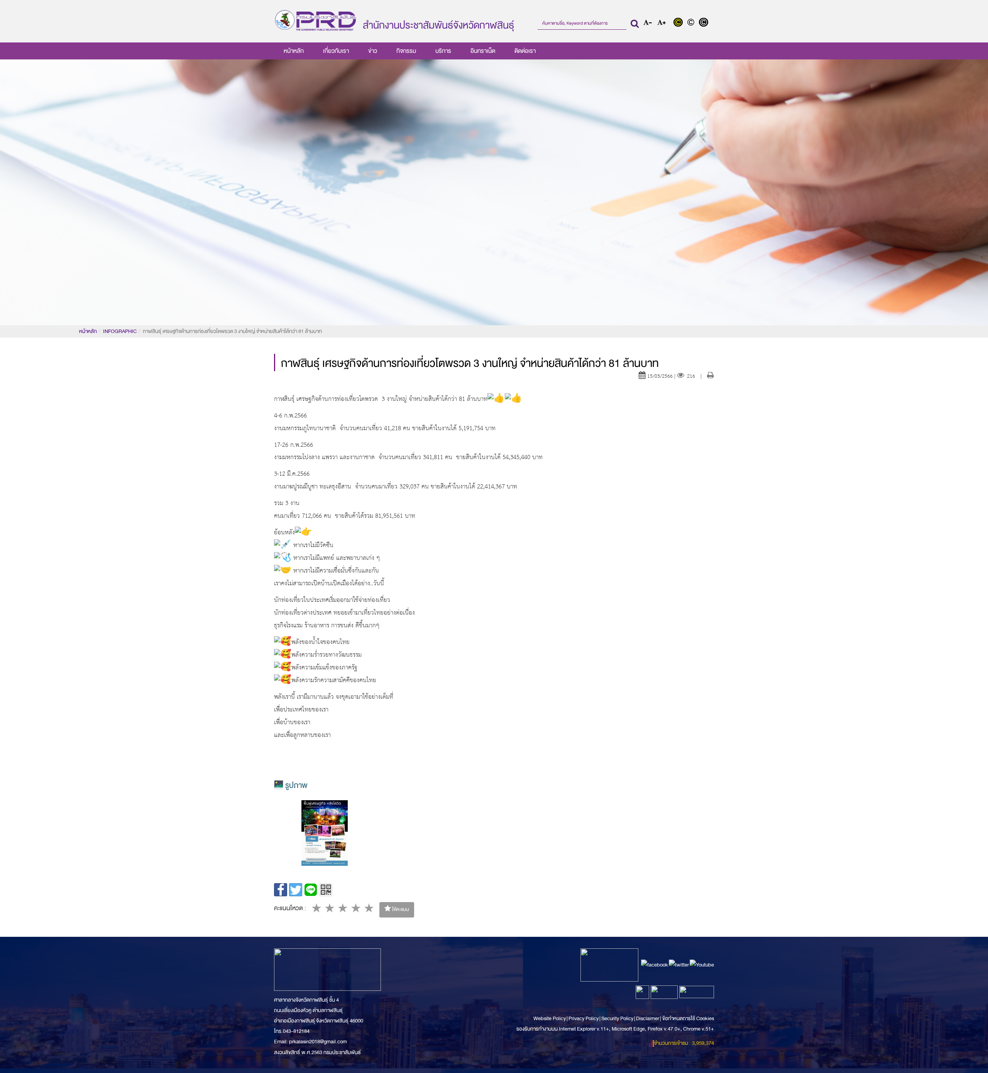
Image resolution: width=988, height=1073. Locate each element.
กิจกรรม (406, 51)
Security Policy (617, 1018)
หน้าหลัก (294, 51)
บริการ (443, 51)
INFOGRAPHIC (120, 331)
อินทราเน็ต (482, 51)
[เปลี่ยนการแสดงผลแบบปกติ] (692, 23)
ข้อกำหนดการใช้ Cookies (688, 1018)
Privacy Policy (583, 1018)
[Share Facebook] (280, 889)
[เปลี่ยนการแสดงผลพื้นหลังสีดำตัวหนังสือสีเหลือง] (679, 23)
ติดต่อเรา (525, 51)
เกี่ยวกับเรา (336, 51)
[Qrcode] (325, 889)
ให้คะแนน (400, 909)
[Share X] (295, 889)
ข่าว (372, 51)
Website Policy (550, 1018)
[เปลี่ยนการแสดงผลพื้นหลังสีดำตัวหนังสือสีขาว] (704, 23)
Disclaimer (648, 1018)
